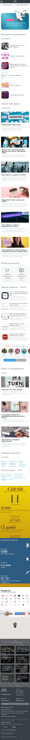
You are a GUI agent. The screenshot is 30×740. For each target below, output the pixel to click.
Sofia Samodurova (11, 355)
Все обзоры (23, 287)
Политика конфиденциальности (7, 732)
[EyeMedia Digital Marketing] (16, 1)
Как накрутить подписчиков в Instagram (7, 479)
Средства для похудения (4, 464)
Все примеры (5, 457)
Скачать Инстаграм (18, 476)
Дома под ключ (13, 466)
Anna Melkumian (4, 355)
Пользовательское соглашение (7, 734)
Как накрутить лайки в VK (19, 477)
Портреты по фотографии (13, 464)
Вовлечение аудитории (6, 709)
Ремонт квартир (22, 464)
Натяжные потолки (21, 462)
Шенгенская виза (13, 461)
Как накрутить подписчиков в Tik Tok (7, 476)
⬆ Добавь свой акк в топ (9, 360)
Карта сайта (19, 698)
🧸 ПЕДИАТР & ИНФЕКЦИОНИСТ (17, 356)
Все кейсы (4, 373)
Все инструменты (6, 38)
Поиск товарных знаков (22, 4)
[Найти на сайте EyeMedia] (27, 703)
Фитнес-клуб (3, 461)
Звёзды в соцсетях (21, 360)
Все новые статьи (6, 108)
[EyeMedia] (4, 690)
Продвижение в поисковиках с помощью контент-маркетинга (14, 711)
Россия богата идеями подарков (8, 716)
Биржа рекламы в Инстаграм (7, 707)
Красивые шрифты (7, 4)
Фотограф (3, 466)
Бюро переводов (22, 466)
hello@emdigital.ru (6, 694)
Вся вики (20, 470)
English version (20, 700)
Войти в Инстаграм (18, 474)
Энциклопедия (5, 700)
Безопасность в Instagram (6, 474)
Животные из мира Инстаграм (24, 356)
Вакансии (3, 698)
